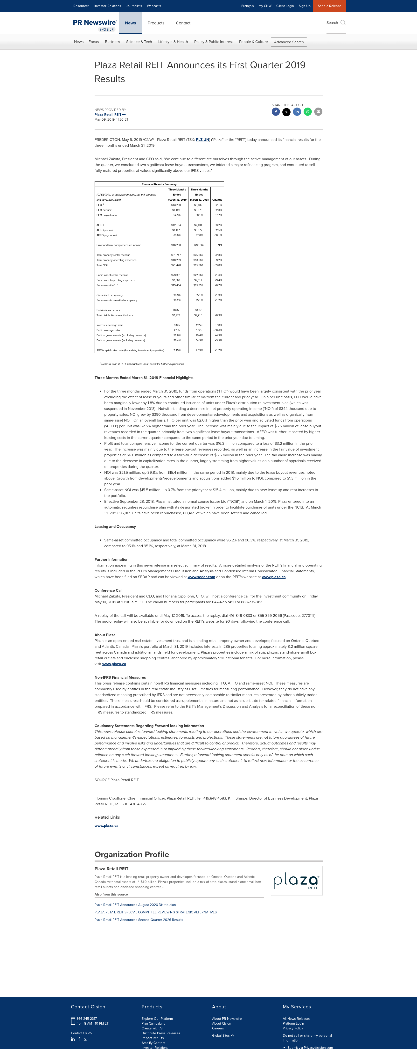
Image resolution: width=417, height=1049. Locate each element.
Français (247, 5)
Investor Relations (107, 5)
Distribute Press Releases (161, 1033)
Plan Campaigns (153, 1023)
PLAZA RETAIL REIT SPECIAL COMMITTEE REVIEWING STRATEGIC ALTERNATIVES (156, 912)
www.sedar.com (201, 577)
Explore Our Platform (157, 1018)
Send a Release (329, 5)
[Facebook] (79, 1039)
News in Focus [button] (86, 41)
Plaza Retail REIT (111, 869)
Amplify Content (153, 1042)
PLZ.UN (202, 139)
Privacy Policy (293, 1028)
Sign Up (305, 5)
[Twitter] (85, 1039)
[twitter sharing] (286, 112)
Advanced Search (289, 42)
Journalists (134, 5)
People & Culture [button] (253, 41)
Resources (81, 5)
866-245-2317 (86, 1018)
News (130, 23)
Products (156, 23)
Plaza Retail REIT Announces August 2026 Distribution (135, 904)
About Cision (221, 1023)
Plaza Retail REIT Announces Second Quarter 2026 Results (139, 919)
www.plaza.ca (274, 577)
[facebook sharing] (276, 112)
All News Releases (297, 1018)
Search (332, 22)
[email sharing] (318, 112)
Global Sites (221, 1035)
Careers (218, 1028)
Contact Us (79, 1033)
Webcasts (154, 5)
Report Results (153, 1038)
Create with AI (152, 1028)
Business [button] (112, 41)
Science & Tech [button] (139, 41)
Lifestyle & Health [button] (173, 41)
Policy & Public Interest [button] (213, 41)
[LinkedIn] (73, 1039)
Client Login (285, 5)
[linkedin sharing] (297, 112)
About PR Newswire (227, 1018)
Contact (183, 23)
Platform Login (293, 1023)
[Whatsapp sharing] (308, 112)
